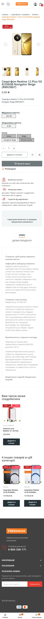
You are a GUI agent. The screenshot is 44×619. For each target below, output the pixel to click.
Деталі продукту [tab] (22, 240)
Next (38, 44)
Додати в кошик (14, 154)
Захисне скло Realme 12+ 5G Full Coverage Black (10, 429)
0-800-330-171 (17, 549)
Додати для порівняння (39, 155)
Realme (5, 487)
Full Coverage (8, 425)
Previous (6, 44)
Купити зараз (23, 163)
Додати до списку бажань (32, 155)
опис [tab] (22, 235)
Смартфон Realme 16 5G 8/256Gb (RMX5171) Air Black (11, 491)
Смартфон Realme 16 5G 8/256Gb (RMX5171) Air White (32, 491)
